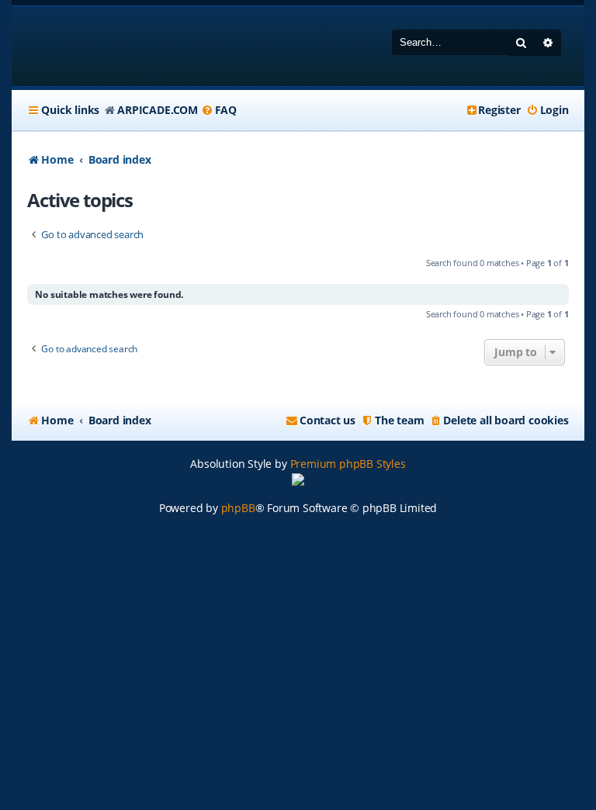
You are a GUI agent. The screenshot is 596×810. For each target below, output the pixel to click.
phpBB (238, 507)
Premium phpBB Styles (348, 463)
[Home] (127, 46)
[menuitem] (219, 110)
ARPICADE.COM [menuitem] (157, 109)
